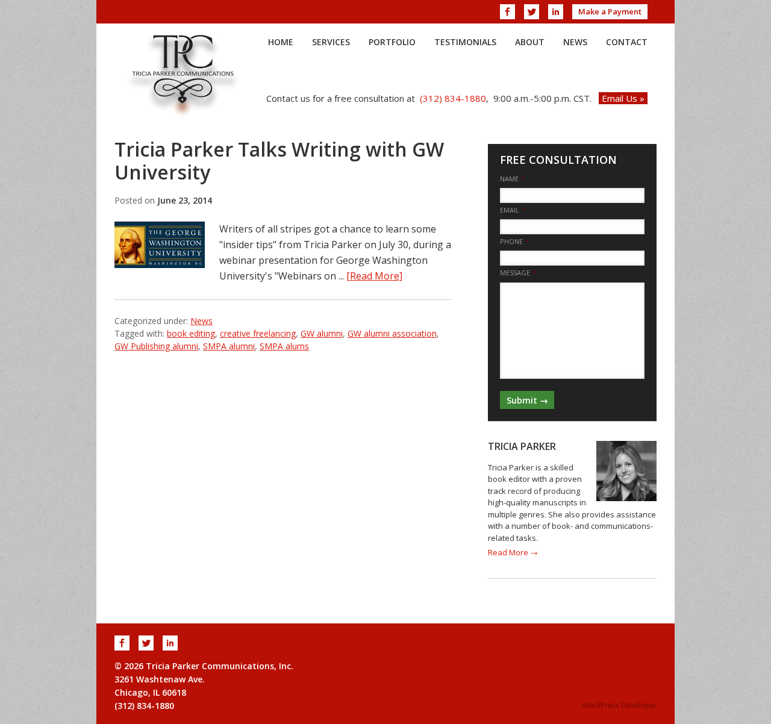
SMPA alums (284, 346)
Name (512, 179)
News (201, 320)
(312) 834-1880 (453, 98)
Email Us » (623, 98)
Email (512, 210)
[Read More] (374, 275)
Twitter (531, 11)
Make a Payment (609, 11)
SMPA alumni (229, 346)
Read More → (513, 552)
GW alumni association (392, 333)
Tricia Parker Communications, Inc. (183, 75)
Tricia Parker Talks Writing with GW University (279, 160)
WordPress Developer (619, 705)
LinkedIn (555, 11)
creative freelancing (258, 333)
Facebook (507, 11)
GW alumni (322, 333)
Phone (514, 241)
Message (518, 273)
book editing (191, 333)
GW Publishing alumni (156, 346)
